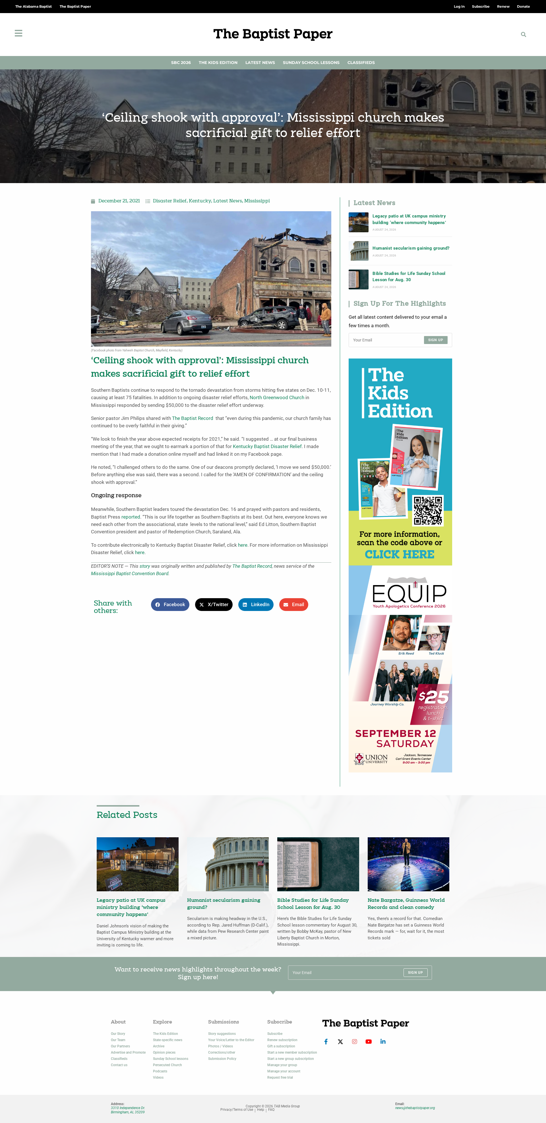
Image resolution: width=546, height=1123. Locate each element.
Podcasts (160, 1071)
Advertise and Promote (128, 1052)
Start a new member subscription (292, 1052)
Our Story (118, 1034)
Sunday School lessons (170, 1059)
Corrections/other (221, 1052)
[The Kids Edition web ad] (400, 461)
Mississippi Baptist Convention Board (129, 573)
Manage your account (283, 1071)
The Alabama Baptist (33, 6)
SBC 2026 (181, 62)
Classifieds (361, 62)
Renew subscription (282, 1040)
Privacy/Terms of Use (236, 1110)
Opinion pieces (164, 1052)
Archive (158, 1046)
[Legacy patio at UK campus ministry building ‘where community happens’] (359, 222)
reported (130, 517)
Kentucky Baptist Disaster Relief (267, 446)
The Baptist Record (192, 418)
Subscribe (274, 1034)
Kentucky (200, 201)
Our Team (118, 1040)
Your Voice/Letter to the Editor (231, 1040)
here (242, 545)
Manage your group (282, 1065)
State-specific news (167, 1040)
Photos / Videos (220, 1046)
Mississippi (257, 201)
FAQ (271, 1110)
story (145, 566)
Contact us (119, 1065)
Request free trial (280, 1078)
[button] (523, 34)
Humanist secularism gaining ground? (411, 248)
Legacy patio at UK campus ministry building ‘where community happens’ (409, 219)
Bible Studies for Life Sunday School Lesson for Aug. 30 (409, 276)
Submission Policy (222, 1059)
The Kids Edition (218, 62)
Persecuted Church (167, 1065)
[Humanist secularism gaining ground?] (359, 251)
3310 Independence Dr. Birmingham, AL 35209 (128, 1110)
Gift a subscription (281, 1046)
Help (260, 1110)
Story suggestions (222, 1034)
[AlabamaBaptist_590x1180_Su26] (400, 668)
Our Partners (120, 1046)
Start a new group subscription (290, 1059)
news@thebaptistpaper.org (415, 1108)
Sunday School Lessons (311, 62)
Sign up (435, 340)
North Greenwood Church (277, 397)
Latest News (260, 62)
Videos (158, 1078)
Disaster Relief (170, 201)
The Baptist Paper (75, 6)
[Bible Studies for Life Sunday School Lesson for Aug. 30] (359, 279)
